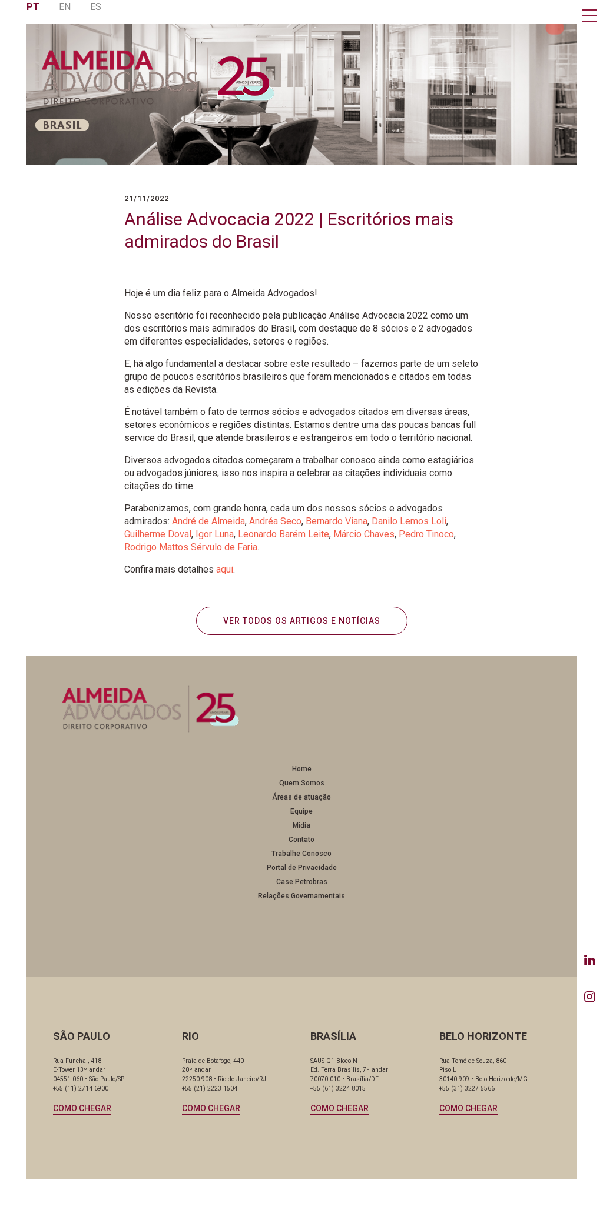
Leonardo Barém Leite (283, 534)
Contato (301, 839)
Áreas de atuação (301, 797)
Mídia (301, 825)
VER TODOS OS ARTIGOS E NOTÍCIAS (301, 621)
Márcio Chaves (364, 534)
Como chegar (82, 1108)
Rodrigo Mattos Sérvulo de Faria (190, 547)
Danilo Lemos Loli (409, 521)
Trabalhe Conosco (301, 854)
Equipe (301, 811)
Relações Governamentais (301, 896)
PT (32, 6)
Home (302, 769)
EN (65, 6)
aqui (224, 569)
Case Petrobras (301, 882)
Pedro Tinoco (426, 534)
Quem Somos (301, 783)
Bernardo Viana (336, 521)
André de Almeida (208, 521)
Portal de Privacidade (302, 868)
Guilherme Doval (157, 534)
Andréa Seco (275, 521)
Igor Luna (215, 534)
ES (95, 6)
